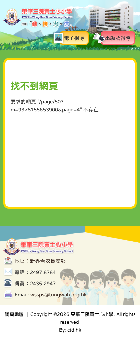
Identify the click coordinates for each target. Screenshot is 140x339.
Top (112, 303)
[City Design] (38, 26)
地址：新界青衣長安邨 (40, 260)
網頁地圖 (14, 314)
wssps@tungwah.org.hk (58, 294)
